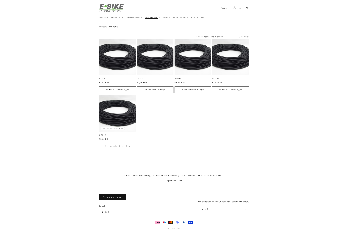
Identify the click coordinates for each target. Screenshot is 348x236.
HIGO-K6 (140, 79)
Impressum (171, 180)
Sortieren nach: (202, 37)
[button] (134, 17)
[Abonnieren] (245, 209)
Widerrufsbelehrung (142, 175)
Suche (127, 175)
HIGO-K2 (102, 79)
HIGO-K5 (178, 79)
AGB (184, 175)
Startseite (103, 27)
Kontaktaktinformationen (210, 175)
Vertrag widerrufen (112, 197)
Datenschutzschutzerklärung (166, 175)
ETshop (177, 228)
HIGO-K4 (215, 79)
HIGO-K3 (102, 135)
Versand (191, 175)
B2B (180, 180)
